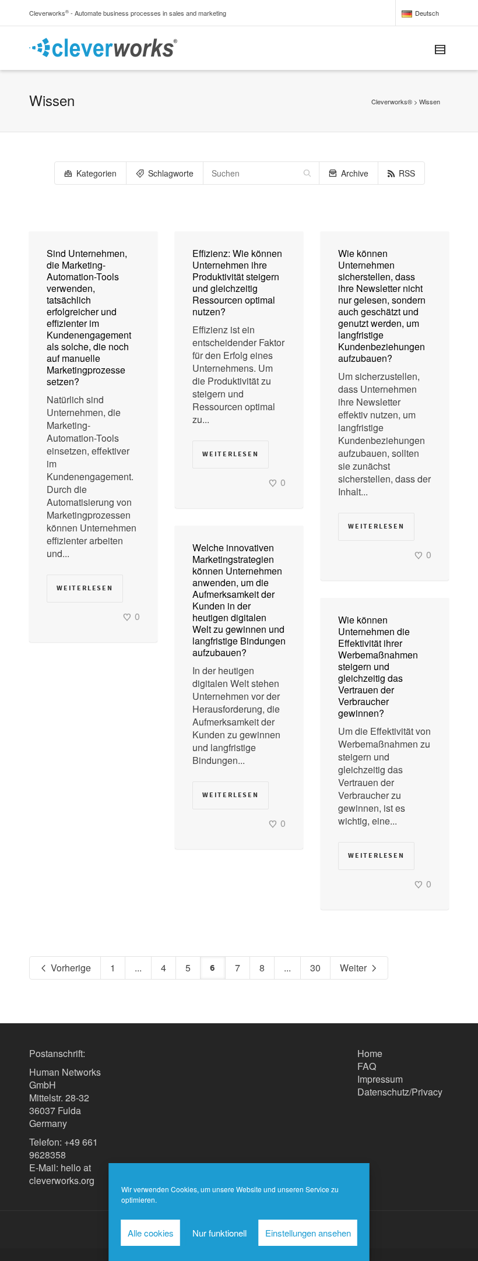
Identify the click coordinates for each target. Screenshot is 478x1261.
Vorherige (69, 967)
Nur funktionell (219, 1233)
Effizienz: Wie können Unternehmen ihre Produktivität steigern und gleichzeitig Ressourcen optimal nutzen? (237, 282)
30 (315, 967)
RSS (407, 173)
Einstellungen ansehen (308, 1233)
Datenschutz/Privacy (399, 1091)
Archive (354, 173)
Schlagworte (171, 173)
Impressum (380, 1079)
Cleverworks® (391, 101)
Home (369, 1053)
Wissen (429, 101)
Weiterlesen (85, 588)
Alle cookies (151, 1233)
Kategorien (96, 173)
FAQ (366, 1066)
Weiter (354, 967)
